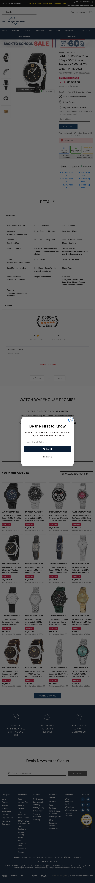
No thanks (47, 457)
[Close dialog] (71, 420)
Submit (47, 449)
